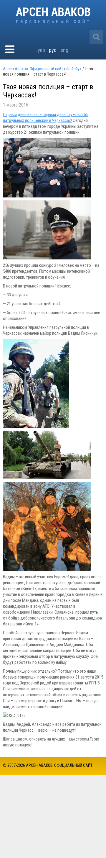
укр (41, 50)
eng (64, 50)
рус (53, 50)
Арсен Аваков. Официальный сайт (53, 15)
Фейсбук (74, 68)
